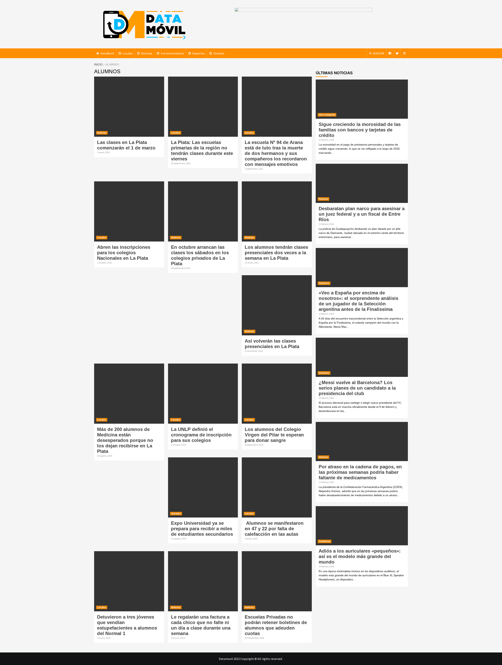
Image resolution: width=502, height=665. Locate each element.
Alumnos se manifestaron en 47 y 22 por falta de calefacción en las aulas (274, 528)
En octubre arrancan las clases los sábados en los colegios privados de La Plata (200, 255)
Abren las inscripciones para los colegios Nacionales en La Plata (123, 252)
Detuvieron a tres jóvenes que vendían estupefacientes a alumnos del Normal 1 (127, 625)
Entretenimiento (172, 53)
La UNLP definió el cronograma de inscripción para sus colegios (201, 435)
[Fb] (389, 53)
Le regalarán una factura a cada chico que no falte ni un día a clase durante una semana (200, 625)
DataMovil (107, 53)
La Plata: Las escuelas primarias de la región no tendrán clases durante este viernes (202, 150)
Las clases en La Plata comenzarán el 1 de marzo (126, 145)
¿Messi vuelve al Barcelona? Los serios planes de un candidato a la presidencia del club (357, 388)
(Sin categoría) (327, 114)
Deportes (198, 53)
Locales (128, 53)
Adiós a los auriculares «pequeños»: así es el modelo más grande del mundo (360, 556)
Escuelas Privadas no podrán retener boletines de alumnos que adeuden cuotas (276, 625)
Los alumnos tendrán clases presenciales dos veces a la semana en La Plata (276, 252)
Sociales (218, 53)
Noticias (146, 53)
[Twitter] (397, 53)
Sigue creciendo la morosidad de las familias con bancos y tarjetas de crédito (360, 130)
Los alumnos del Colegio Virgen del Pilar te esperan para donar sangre (274, 435)
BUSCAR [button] (378, 53)
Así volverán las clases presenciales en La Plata (272, 343)
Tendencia (324, 541)
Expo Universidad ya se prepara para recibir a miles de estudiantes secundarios (202, 528)
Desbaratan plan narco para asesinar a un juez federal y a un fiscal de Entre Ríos (362, 214)
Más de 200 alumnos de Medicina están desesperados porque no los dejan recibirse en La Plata (125, 440)
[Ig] (404, 53)
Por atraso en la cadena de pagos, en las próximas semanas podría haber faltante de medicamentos (360, 472)
